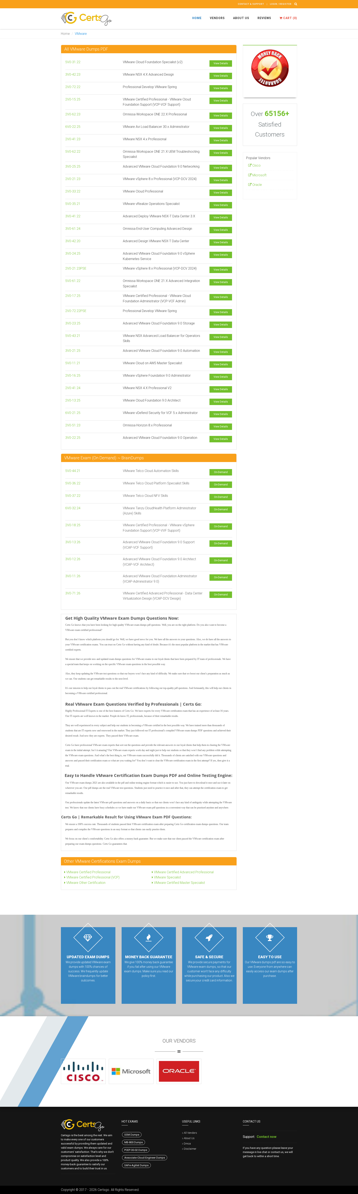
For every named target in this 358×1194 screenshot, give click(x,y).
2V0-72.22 (72, 87)
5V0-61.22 (72, 281)
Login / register (280, 4)
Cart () (289, 18)
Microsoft (259, 175)
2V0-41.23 (72, 139)
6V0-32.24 (72, 508)
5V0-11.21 (72, 363)
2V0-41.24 (72, 388)
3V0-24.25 (72, 253)
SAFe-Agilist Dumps (136, 1165)
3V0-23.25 (72, 323)
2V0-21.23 (72, 179)
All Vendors (190, 1132)
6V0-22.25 (72, 127)
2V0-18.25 (72, 525)
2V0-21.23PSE (75, 268)
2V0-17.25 (72, 296)
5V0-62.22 (72, 152)
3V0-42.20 (72, 241)
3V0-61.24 (72, 229)
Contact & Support (251, 4)
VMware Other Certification (85, 883)
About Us (241, 18)
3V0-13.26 (72, 542)
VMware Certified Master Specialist (179, 883)
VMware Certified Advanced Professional (183, 872)
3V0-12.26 (72, 559)
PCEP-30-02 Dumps (135, 1150)
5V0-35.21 (72, 204)
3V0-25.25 (72, 166)
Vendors (217, 18)
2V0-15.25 (72, 99)
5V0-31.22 (72, 62)
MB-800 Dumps (133, 1142)
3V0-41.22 (72, 216)
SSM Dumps (131, 1134)
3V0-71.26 (72, 593)
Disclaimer (190, 1148)
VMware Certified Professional (87, 872)
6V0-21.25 (72, 413)
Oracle (257, 185)
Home (197, 18)
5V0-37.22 (72, 496)
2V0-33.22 (72, 191)
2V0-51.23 (72, 425)
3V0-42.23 (72, 74)
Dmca (187, 1143)
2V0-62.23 (72, 114)
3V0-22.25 (72, 438)
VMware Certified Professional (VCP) (92, 877)
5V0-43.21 (72, 336)
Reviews (264, 18)
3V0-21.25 (72, 351)
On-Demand (221, 472)
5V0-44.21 (72, 471)
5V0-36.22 (72, 483)
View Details (221, 63)
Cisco (256, 165)
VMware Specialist (167, 877)
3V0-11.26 (72, 576)
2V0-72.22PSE (75, 311)
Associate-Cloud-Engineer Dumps (144, 1157)
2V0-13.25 (72, 400)
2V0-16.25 (72, 375)
